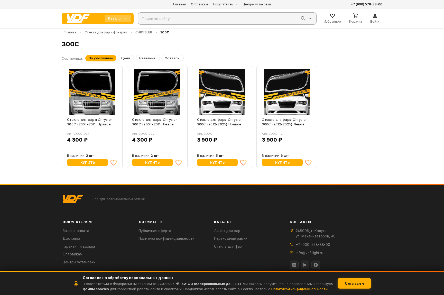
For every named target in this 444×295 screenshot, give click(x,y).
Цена (125, 58)
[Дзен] (315, 265)
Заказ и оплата (76, 231)
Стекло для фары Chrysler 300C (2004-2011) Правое (89, 121)
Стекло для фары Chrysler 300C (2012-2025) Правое (219, 121)
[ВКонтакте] (294, 265)
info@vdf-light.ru (309, 253)
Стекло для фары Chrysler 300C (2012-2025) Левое (284, 121)
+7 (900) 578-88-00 (366, 4)
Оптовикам (199, 4)
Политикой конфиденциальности (299, 289)
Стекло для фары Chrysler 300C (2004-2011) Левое (154, 121)
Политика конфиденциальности (166, 238)
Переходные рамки (230, 238)
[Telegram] (305, 265)
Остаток (172, 58)
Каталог (115, 18)
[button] (303, 18)
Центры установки (257, 4)
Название (147, 58)
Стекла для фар (228, 246)
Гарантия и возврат (80, 246)
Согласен (354, 283)
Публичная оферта (154, 231)
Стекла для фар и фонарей (106, 32)
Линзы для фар (227, 231)
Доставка (71, 238)
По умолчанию (101, 58)
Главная (179, 4)
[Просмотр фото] (109, 110)
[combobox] (227, 18)
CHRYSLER (143, 32)
